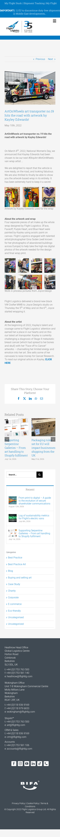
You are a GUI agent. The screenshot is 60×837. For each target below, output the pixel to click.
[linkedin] (33, 763)
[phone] (46, 763)
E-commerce (15, 604)
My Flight (51, 3)
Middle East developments (30, 13)
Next (50, 59)
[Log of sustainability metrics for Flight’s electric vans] (13, 515)
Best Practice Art (17, 564)
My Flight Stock (13, 3)
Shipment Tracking (33, 3)
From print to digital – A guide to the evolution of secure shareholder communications (35, 500)
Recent (30, 489)
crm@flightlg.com (16, 736)
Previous (40, 59)
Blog (10, 570)
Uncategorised (16, 617)
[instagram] (20, 763)
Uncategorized (16, 623)
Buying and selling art (20, 577)
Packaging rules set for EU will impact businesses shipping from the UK (43, 447)
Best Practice (15, 557)
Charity (12, 590)
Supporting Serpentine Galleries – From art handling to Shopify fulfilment (16, 447)
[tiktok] (39, 763)
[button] (7, 439)
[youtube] (26, 763)
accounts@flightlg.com (19, 748)
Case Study (14, 584)
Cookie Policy (32, 803)
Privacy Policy (18, 803)
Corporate (13, 597)
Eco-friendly (14, 610)
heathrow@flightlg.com (19, 676)
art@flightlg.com (16, 725)
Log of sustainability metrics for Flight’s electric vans (34, 517)
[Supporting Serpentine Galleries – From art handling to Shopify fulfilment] (13, 530)
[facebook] (13, 763)
